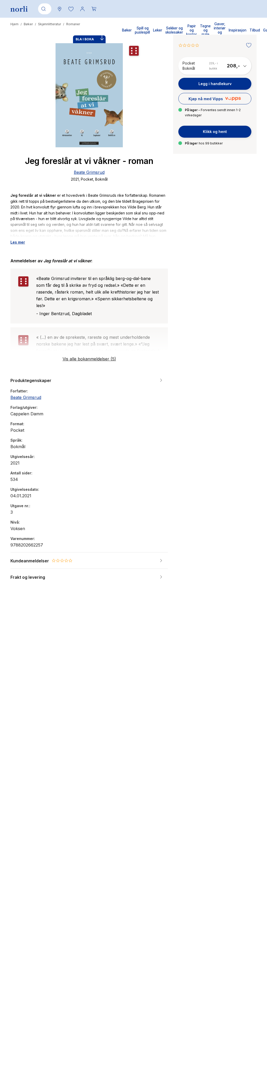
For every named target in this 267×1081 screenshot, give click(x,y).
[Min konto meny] (82, 9)
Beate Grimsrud (89, 172)
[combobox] (44, 8)
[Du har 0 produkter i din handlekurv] (94, 9)
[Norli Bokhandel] (19, 9)
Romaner (73, 24)
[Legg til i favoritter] (247, 45)
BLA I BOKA (85, 39)
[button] (71, 9)
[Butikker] (59, 9)
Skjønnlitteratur (49, 24)
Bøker (28, 24)
